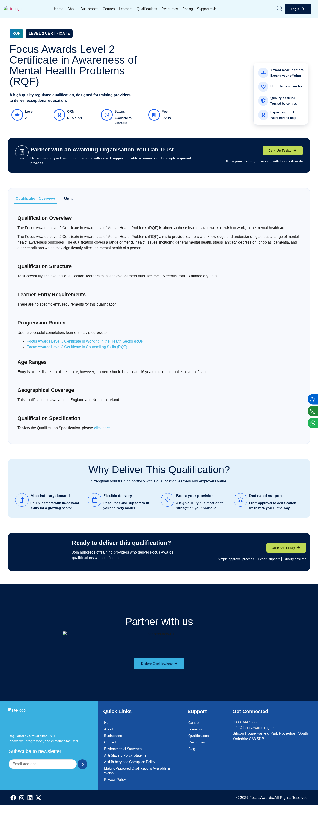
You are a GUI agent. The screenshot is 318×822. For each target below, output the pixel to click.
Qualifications (147, 9)
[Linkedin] (30, 797)
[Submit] (82, 764)
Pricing (187, 9)
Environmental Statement (123, 749)
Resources (169, 9)
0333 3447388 (245, 722)
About (72, 9)
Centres (109, 9)
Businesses (89, 9)
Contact (110, 742)
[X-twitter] (38, 797)
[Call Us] (313, 411)
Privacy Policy (115, 779)
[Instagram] (21, 797)
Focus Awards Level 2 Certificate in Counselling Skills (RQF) (77, 347)
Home (58, 9)
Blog (191, 749)
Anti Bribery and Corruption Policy (129, 762)
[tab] (35, 199)
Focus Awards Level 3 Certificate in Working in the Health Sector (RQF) (85, 341)
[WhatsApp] (313, 423)
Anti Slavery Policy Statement (126, 755)
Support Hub (206, 9)
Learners (125, 9)
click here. (102, 428)
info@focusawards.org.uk (253, 728)
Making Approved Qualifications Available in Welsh (137, 770)
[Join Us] (313, 399)
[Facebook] (13, 797)
